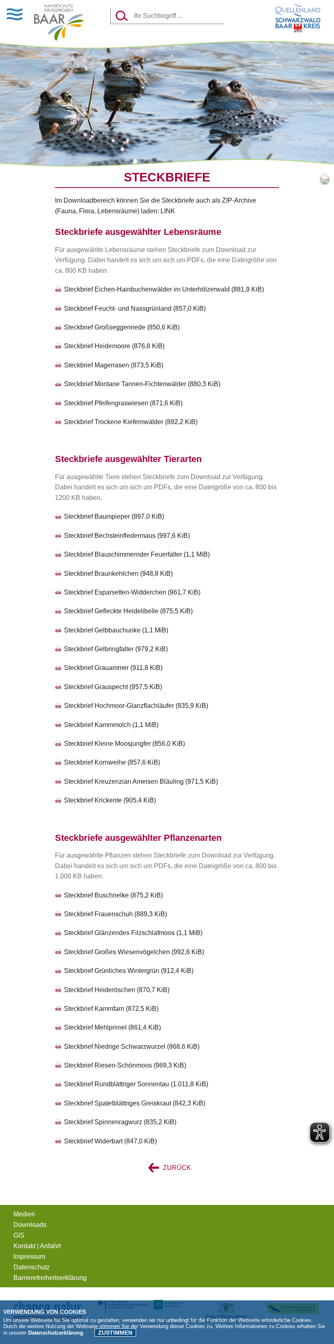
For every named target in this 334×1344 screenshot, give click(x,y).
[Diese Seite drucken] (325, 184)
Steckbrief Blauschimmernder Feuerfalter (137, 554)
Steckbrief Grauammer (113, 667)
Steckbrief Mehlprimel (112, 1027)
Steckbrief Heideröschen (116, 989)
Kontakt (24, 1245)
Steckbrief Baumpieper (114, 516)
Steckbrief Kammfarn (111, 1008)
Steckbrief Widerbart (110, 1141)
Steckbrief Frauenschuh (115, 914)
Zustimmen (115, 1332)
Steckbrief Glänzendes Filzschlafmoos (133, 932)
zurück (176, 1167)
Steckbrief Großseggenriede (122, 327)
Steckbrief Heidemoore (114, 346)
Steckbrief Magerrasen (113, 365)
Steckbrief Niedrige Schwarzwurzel (132, 1046)
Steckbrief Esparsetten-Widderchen (132, 592)
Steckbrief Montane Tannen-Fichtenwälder (142, 383)
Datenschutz (31, 1267)
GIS (18, 1235)
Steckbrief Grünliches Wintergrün (128, 970)
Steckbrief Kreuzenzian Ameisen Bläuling (141, 781)
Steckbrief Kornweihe (112, 762)
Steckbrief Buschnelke (113, 895)
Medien (24, 1214)
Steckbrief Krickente (110, 800)
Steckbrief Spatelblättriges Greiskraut (134, 1103)
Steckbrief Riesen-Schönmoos (125, 1065)
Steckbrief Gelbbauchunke (116, 630)
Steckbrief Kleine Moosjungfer (124, 743)
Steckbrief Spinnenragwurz (120, 1122)
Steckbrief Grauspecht (113, 686)
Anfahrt (50, 1245)
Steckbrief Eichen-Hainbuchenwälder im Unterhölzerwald (164, 289)
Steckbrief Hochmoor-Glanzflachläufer (136, 705)
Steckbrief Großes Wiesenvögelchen (134, 951)
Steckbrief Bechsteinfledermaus (127, 535)
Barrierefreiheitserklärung (50, 1277)
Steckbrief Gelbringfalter (116, 648)
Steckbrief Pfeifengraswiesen (123, 403)
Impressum (29, 1256)
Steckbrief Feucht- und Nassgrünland (135, 308)
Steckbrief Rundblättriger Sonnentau (136, 1084)
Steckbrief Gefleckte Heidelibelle (128, 611)
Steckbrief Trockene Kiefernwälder (131, 421)
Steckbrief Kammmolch (111, 724)
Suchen (122, 15)
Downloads (29, 1224)
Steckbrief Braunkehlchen (118, 573)
